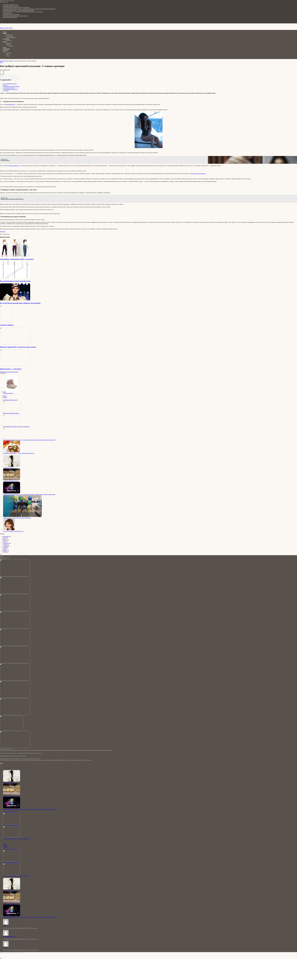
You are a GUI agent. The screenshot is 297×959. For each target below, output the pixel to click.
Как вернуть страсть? (8, 467)
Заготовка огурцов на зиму (10, 4)
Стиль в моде (9, 36)
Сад (7, 54)
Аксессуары (9, 34)
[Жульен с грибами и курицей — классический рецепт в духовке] (15, 714)
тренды (11, 46)
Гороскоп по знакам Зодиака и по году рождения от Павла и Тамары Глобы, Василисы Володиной (29, 9)
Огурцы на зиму (7, 13)
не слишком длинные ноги (13, 165)
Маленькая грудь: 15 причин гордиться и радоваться (17, 518)
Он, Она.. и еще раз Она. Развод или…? (13, 531)
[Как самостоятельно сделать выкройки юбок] (15, 278)
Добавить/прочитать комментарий (9, 372)
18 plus (5, 547)
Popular (5, 397)
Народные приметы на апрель (11, 6)
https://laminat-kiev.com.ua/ (9, 936)
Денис (4, 925)
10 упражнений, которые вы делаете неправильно (16, 7)
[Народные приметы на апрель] (11, 412)
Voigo (4, 947)
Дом (4, 51)
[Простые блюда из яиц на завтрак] (15, 645)
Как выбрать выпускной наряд (11, 14)
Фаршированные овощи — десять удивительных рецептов (18, 10)
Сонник (5, 544)
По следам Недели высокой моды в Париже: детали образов (20, 303)
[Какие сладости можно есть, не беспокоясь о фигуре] (15, 697)
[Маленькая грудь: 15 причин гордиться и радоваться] (22, 516)
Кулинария (6, 39)
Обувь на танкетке (8, 393)
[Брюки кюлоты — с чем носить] (15, 365)
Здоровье (8, 43)
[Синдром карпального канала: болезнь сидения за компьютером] (15, 628)
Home (1, 61)
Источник (2, 231)
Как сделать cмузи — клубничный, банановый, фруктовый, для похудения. (23, 11)
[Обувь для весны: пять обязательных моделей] (11, 730)
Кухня (7, 55)
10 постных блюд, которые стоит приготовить (15, 15)
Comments (5, 846)
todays (4, 549)
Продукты (9, 40)
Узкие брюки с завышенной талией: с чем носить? (17, 259)
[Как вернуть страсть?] (11, 466)
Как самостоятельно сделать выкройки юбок (15, 281)
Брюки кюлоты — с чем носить (10, 369)
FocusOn (5, 551)
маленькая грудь (11, 104)
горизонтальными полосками (197, 173)
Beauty (5, 41)
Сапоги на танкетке (6, 325)
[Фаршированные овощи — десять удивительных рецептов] (11, 451)
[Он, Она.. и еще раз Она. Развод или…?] (9, 529)
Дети (4, 47)
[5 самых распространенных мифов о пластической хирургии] (15, 747)
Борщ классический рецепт (10, 17)
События (5, 50)
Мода (4, 33)
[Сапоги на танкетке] (6, 322)
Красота (8, 44)
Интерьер (8, 53)
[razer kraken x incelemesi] (148, 958)
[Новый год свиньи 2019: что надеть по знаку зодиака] (15, 344)
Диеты (5, 32)
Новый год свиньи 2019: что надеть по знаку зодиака (18, 347)
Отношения (6, 48)
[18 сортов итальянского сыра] (11, 479)
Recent (4, 396)
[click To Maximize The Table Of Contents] (2, 73)
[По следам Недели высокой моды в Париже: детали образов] (15, 300)
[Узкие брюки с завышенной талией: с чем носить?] (15, 256)
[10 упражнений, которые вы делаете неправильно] (11, 425)
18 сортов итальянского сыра (10, 481)
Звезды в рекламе (10, 37)
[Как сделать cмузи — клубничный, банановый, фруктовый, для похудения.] (15, 680)
